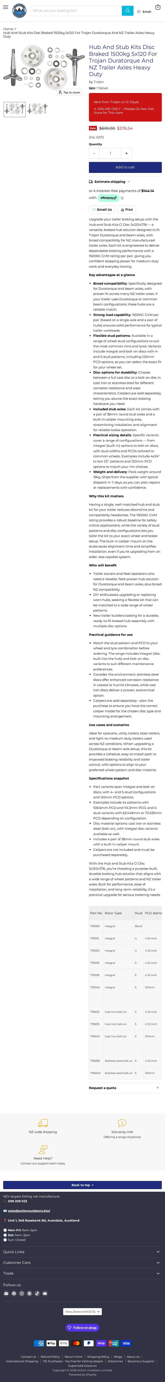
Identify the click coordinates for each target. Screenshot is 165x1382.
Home (8, 29)
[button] (14, 109)
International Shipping (22, 1361)
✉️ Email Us (102, 209)
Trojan (99, 82)
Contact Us (28, 1356)
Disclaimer (115, 1361)
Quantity (95, 144)
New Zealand (80, 1311)
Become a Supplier (141, 1361)
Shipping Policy (98, 1356)
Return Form (73, 1356)
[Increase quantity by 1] (126, 153)
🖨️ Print (127, 209)
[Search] (127, 11)
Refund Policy (50, 1356)
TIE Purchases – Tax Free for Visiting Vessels (73, 1361)
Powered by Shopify (82, 1374)
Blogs (118, 1356)
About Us (133, 1356)
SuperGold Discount (82, 1365)
